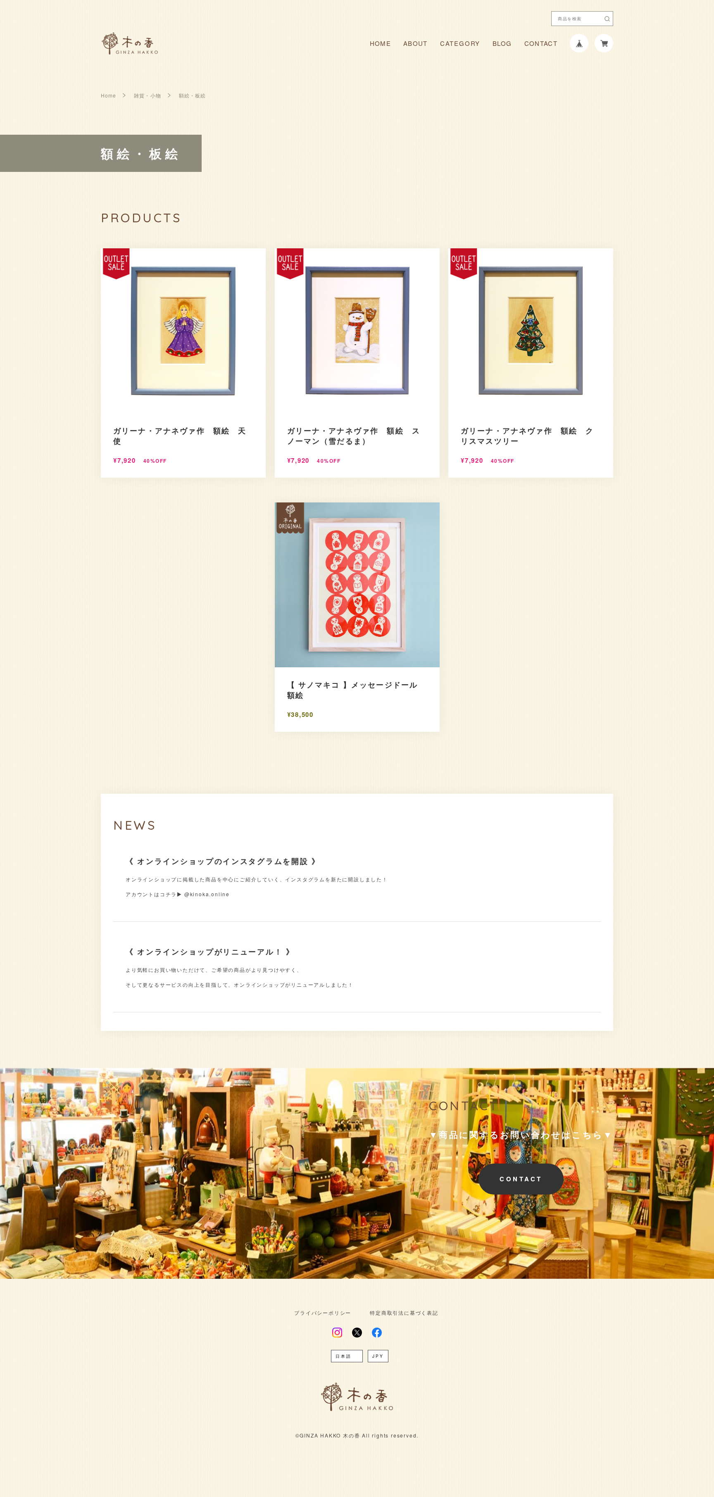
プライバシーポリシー (322, 1312)
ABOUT (415, 43)
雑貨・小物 (147, 95)
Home (108, 95)
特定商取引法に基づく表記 (404, 1312)
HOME (380, 43)
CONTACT (540, 43)
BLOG (502, 43)
